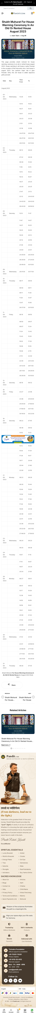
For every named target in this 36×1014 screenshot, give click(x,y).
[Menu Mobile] (3, 13)
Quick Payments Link (9, 899)
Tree (4, 863)
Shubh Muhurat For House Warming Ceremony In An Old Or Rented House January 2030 (16, 741)
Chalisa (22, 886)
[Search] (30, 8)
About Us (5, 879)
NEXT (29, 693)
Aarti (21, 883)
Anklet (22, 853)
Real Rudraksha (25, 869)
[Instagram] (15, 980)
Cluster (22, 856)
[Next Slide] (34, 3)
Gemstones (24, 863)
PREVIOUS (7, 693)
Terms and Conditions (9, 896)
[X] (10, 980)
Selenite (5, 866)
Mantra (22, 896)
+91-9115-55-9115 (15, 959)
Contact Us (6, 886)
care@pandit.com (15, 970)
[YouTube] (20, 980)
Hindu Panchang (25, 892)
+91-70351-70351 (15, 954)
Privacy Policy (7, 892)
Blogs (4, 883)
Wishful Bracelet (8, 856)
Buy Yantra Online (26, 872)
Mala (21, 866)
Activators (5, 872)
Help (4, 889)
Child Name (24, 889)
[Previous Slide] (1, 3)
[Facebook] (6, 980)
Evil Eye (22, 859)
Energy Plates (7, 859)
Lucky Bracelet (7, 853)
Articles (22, 879)
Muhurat (23, 899)
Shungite (5, 869)
